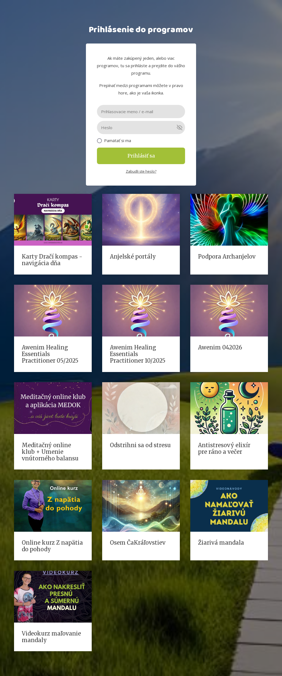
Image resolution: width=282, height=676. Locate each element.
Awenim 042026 (220, 347)
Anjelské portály (133, 256)
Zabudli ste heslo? (141, 171)
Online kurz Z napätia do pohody (52, 546)
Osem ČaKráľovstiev (138, 542)
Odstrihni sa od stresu (140, 445)
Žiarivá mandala (221, 542)
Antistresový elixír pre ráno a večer (224, 448)
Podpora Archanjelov (227, 256)
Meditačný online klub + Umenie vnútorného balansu (50, 452)
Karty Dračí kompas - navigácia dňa (52, 260)
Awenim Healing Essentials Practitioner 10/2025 (138, 354)
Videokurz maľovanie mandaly (51, 637)
